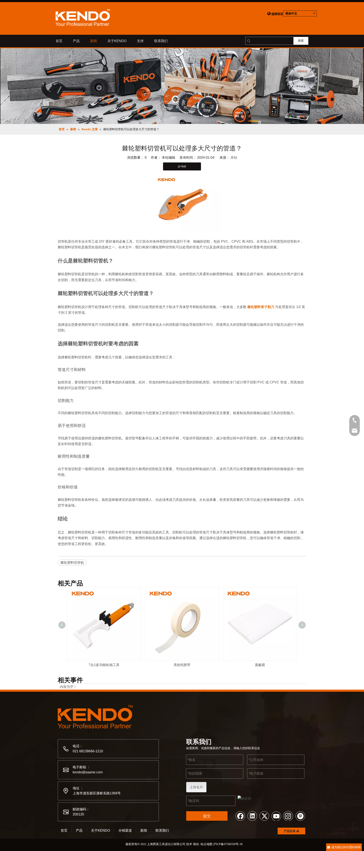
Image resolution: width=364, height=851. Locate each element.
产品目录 (290, 831)
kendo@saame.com (88, 772)
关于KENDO (100, 830)
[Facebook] (240, 816)
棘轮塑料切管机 (72, 562)
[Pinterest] (300, 816)
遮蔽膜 (260, 665)
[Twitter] (264, 816)
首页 (64, 830)
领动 (196, 844)
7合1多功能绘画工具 (104, 665)
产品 (79, 830)
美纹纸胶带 (182, 665)
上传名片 (196, 787)
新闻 (143, 830)
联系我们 (162, 830)
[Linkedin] (252, 816)
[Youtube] (276, 816)
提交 (207, 816)
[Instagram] (288, 816)
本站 (233, 157)
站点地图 (206, 844)
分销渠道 (125, 830)
